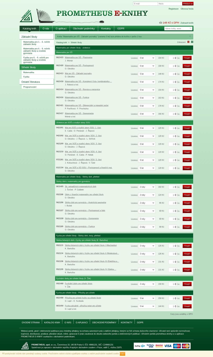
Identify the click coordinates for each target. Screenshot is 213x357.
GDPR (120, 28)
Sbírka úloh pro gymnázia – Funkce (80, 226)
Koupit (187, 58)
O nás (46, 28)
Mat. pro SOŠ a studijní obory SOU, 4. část (83, 152)
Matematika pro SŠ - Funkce (77, 97)
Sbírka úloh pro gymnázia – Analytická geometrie (85, 202)
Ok (122, 354)
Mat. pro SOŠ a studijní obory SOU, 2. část (83, 136)
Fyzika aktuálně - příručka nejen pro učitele (83, 306)
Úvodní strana (31, 322)
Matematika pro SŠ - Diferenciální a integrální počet (86, 105)
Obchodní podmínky (84, 28)
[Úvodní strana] (77, 14)
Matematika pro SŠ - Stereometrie (79, 113)
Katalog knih (29, 28)
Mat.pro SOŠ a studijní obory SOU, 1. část (83, 128)
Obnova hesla (187, 9)
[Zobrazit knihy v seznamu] (188, 42)
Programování (29, 87)
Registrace (174, 9)
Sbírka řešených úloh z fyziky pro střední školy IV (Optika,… (90, 269)
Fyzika (26, 77)
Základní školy (29, 36)
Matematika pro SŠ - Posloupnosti (79, 65)
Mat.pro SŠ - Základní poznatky (78, 73)
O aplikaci (61, 28)
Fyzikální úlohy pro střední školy (78, 283)
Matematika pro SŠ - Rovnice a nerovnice (82, 89)
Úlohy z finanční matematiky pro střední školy (84, 194)
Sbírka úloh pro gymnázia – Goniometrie (82, 218)
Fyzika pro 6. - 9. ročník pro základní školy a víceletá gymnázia (36, 59)
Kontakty (106, 28)
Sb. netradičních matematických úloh (80, 186)
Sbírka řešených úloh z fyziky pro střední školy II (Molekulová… (92, 253)
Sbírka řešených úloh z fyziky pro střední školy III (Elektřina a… (92, 261)
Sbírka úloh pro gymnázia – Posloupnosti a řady (85, 210)
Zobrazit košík (187, 23)
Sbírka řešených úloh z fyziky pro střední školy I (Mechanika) (91, 245)
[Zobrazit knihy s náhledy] (192, 42)
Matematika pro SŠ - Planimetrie (78, 57)
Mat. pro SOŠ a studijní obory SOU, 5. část (83, 160)
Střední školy (28, 67)
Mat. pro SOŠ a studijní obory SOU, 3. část (83, 144)
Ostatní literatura (30, 81)
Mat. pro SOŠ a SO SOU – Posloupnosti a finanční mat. (88, 168)
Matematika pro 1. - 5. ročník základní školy (36, 43)
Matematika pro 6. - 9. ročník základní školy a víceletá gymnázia (36, 50)
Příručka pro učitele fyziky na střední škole (83, 298)
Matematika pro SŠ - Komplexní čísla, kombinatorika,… (88, 81)
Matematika (28, 72)
